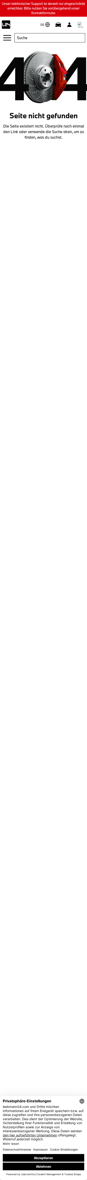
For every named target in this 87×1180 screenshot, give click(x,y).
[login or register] (69, 24)
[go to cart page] (80, 24)
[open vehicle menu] (58, 24)
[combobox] (50, 37)
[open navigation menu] (7, 37)
